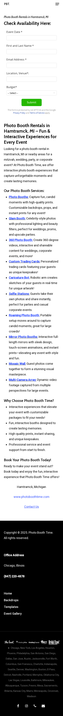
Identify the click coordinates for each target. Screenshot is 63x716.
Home (8, 593)
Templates (11, 607)
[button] (57, 4)
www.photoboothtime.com (31, 497)
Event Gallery (13, 613)
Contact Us (31, 506)
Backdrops (11, 600)
